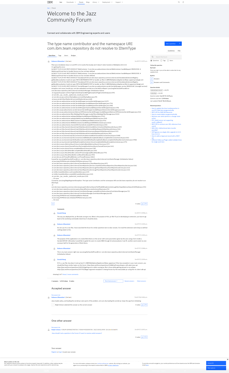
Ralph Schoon (56, 330)
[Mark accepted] (53, 304)
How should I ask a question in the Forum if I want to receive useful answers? (77, 333)
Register (54, 352)
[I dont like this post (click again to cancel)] (146, 203)
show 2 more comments (70, 274)
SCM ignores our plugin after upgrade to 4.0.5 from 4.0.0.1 (166, 133)
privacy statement (113, 365)
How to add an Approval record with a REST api (166, 137)
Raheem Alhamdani (58, 61)
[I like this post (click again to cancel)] (142, 203)
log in (60, 352)
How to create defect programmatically (164, 114)
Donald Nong (61, 213)
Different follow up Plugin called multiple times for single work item (167, 141)
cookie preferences (103, 363)
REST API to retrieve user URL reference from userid (166, 125)
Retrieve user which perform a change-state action (166, 117)
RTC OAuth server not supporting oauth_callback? (162, 121)
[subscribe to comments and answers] (151, 82)
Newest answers (129, 281)
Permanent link (56, 295)
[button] (227, 359)
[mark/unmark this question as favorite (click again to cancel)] (53, 203)
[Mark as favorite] (53, 203)
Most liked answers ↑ (111, 281)
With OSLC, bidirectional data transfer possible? (164, 129)
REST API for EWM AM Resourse (162, 112)
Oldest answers (141, 281)
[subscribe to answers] (151, 78)
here (147, 365)
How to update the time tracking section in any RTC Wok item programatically (165, 109)
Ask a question (171, 44)
